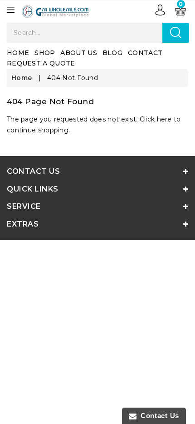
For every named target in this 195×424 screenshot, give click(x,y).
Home (18, 53)
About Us (78, 53)
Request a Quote (41, 63)
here (164, 119)
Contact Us (157, 415)
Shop (44, 53)
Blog (112, 53)
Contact (145, 53)
